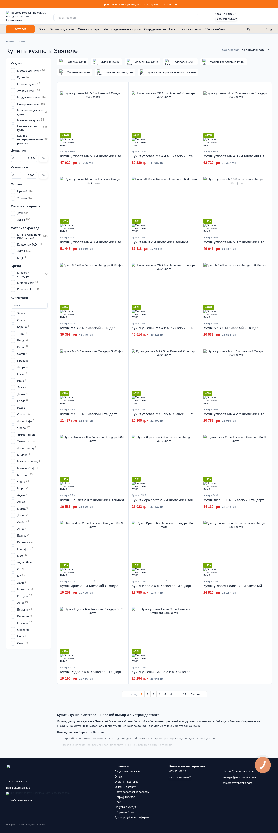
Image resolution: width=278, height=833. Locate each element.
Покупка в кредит (189, 29)
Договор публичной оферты (132, 817)
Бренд (16, 266)
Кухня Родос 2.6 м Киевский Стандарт (90, 672)
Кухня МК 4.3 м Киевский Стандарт (88, 328)
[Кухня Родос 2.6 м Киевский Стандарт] (92, 631)
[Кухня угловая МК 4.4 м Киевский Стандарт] (164, 115)
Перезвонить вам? (226, 19)
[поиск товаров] (196, 17)
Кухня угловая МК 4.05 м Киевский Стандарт (239, 156)
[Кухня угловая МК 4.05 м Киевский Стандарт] (235, 115)
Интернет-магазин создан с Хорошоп (25, 824)
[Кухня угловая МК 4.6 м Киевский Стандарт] (164, 287)
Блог (172, 29)
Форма (16, 184)
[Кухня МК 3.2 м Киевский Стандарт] (164, 201)
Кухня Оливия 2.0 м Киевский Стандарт (92, 500)
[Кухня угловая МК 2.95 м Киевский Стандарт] (164, 373)
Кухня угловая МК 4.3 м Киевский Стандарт (95, 242)
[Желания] (247, 16)
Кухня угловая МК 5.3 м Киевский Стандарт (95, 156)
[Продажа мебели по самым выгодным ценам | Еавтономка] (26, 769)
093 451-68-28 (225, 14)
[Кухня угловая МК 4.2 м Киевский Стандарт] (235, 373)
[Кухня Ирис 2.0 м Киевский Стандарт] (92, 545)
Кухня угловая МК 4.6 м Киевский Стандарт (167, 328)
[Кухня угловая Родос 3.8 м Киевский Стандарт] (235, 545)
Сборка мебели (215, 29)
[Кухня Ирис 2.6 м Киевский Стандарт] (164, 545)
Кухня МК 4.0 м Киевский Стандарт (231, 328)
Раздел (16, 63)
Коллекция (19, 297)
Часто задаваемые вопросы (122, 29)
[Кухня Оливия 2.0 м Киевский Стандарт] (92, 459)
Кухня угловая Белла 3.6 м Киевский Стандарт (169, 672)
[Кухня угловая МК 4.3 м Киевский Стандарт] (92, 201)
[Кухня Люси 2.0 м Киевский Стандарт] (235, 459)
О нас (42, 29)
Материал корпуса (25, 206)
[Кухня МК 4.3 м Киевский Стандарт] (92, 287)
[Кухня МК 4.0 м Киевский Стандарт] (235, 287)
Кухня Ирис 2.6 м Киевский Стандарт (162, 586)
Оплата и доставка (62, 29)
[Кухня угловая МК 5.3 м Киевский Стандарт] (92, 115)
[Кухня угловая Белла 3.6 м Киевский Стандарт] (164, 631)
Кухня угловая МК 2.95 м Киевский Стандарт (168, 414)
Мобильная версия (21, 800)
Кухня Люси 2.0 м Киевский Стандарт (233, 500)
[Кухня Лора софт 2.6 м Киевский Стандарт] (164, 459)
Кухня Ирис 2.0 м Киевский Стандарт (90, 586)
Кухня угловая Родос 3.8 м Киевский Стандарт (240, 586)
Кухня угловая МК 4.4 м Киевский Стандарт (167, 156)
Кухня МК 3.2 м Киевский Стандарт (160, 242)
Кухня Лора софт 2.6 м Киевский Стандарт (166, 500)
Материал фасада (25, 228)
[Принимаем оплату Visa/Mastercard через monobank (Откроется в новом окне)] (38, 793)
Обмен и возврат (89, 29)
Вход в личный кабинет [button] (129, 771)
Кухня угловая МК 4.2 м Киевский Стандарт (238, 414)
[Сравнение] (258, 16)
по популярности (253, 49)
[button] (275, 4)
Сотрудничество (155, 29)
